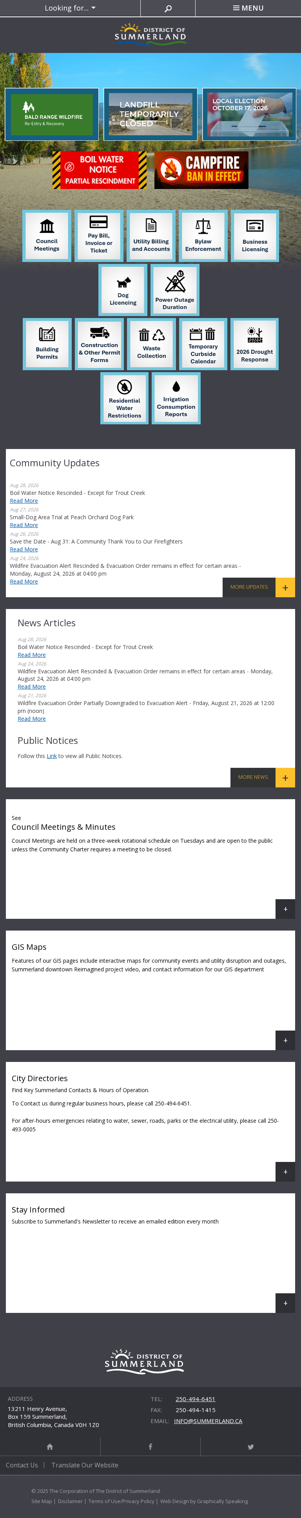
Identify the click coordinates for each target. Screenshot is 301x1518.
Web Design (174, 1501)
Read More (24, 500)
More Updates (249, 586)
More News (253, 776)
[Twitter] (251, 1447)
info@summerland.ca (208, 1421)
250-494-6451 (196, 1399)
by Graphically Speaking (218, 1501)
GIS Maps (153, 996)
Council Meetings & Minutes (153, 866)
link (52, 756)
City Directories (153, 1127)
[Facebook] (151, 1447)
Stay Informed (153, 1258)
